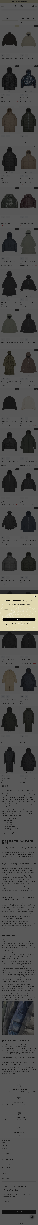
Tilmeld (19, 619)
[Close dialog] (36, 596)
